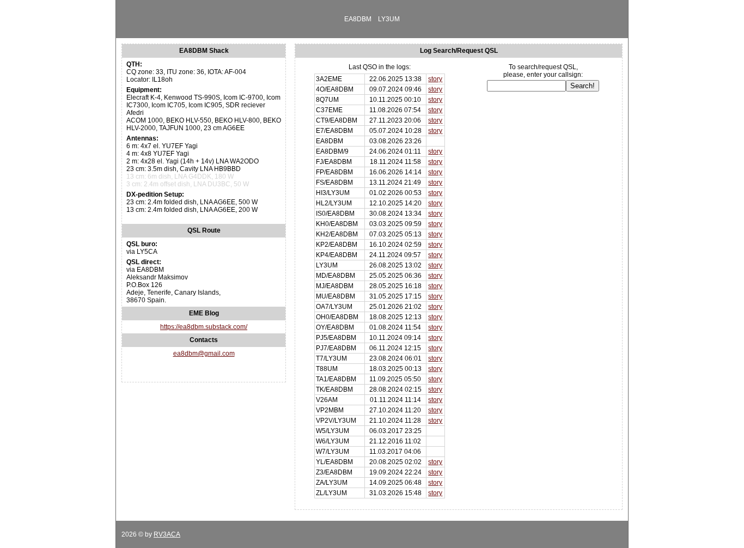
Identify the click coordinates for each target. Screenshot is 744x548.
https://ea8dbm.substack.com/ (203, 327)
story (435, 79)
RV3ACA (167, 534)
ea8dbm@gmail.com (204, 353)
